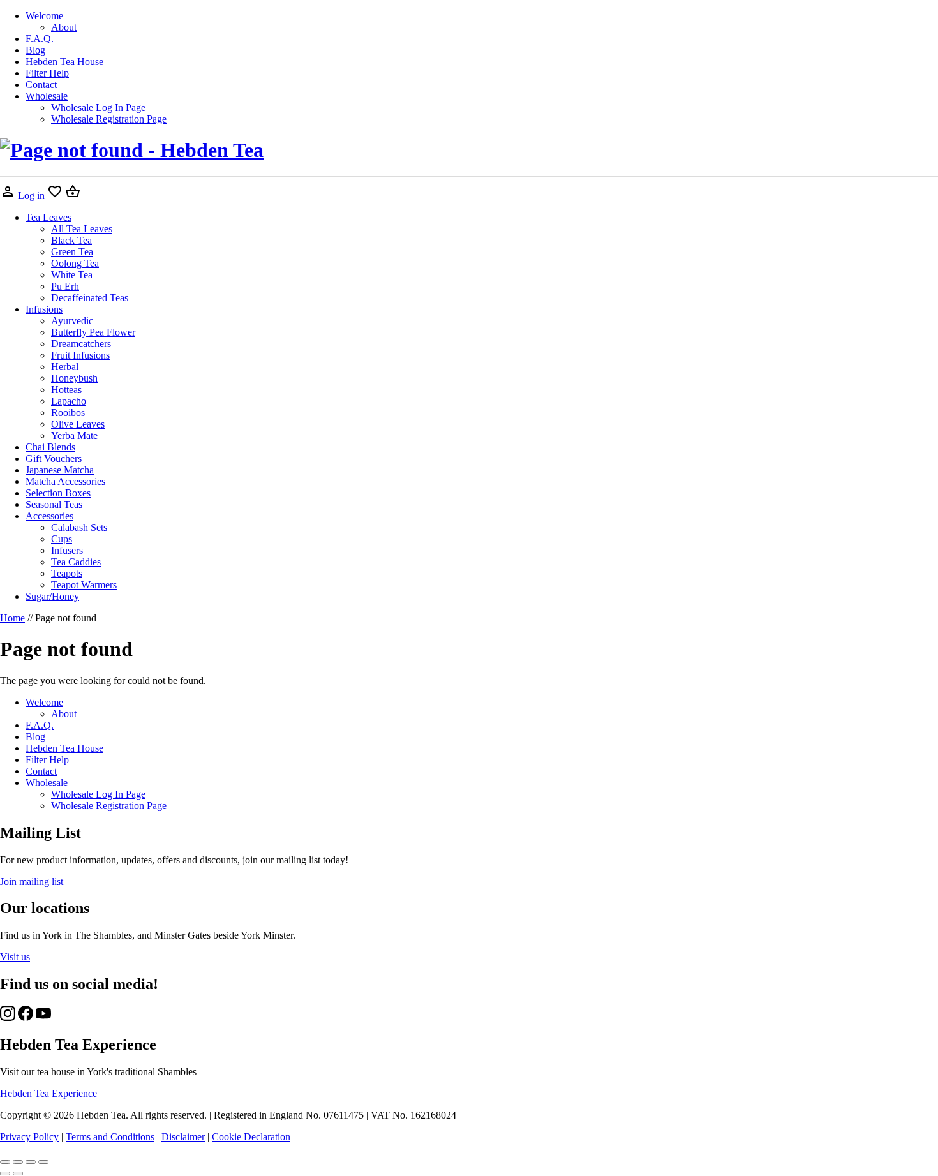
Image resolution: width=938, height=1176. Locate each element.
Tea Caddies (76, 561)
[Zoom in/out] (5, 1162)
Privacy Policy (29, 1136)
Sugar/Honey (52, 596)
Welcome (44, 15)
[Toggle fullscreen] (18, 1162)
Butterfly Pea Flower (93, 332)
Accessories (49, 515)
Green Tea (72, 251)
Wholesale (47, 96)
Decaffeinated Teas (89, 297)
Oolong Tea (75, 263)
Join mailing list (31, 881)
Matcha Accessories (65, 481)
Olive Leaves (78, 424)
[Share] (31, 1162)
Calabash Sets (79, 527)
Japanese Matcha (60, 470)
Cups (61, 538)
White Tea (72, 274)
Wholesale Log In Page (98, 107)
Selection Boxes (58, 493)
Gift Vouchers (54, 458)
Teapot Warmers (84, 584)
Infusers (67, 550)
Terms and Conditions (110, 1136)
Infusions (44, 309)
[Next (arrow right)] (18, 1173)
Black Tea (71, 240)
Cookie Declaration (251, 1136)
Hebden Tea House (64, 61)
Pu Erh (65, 286)
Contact (41, 84)
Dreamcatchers (81, 343)
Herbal (64, 366)
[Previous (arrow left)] (5, 1173)
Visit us (15, 956)
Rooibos (68, 412)
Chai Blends (50, 447)
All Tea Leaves (81, 228)
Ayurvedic (72, 320)
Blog (35, 50)
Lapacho (68, 401)
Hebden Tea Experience (48, 1093)
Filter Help (47, 73)
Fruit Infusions (80, 355)
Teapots (66, 573)
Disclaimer (183, 1136)
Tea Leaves (48, 217)
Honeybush (74, 378)
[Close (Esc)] (43, 1162)
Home (12, 618)
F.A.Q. (40, 38)
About (64, 27)
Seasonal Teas (54, 504)
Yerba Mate (74, 435)
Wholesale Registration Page (109, 119)
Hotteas (66, 389)
